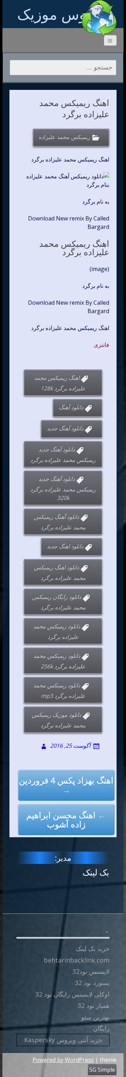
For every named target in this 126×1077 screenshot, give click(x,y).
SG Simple (102, 1069)
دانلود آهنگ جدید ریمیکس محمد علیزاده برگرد (63, 454)
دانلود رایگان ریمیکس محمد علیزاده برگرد (59, 602)
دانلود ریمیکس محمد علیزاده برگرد (56, 631)
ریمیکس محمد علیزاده (64, 137)
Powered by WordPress (63, 1060)
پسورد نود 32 (92, 982)
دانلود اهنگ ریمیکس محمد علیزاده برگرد (60, 572)
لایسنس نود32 (91, 971)
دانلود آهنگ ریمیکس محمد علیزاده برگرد (60, 522)
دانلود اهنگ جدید (65, 546)
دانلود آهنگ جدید (65, 428)
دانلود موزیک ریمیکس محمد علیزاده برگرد (59, 720)
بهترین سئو (95, 1017)
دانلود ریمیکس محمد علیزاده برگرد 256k (59, 661)
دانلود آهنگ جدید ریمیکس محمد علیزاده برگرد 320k (63, 488)
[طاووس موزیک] (99, 18)
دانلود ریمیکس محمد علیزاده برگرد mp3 (59, 690)
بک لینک (96, 872)
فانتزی (101, 345)
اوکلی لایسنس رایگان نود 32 (72, 994)
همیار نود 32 (94, 1005)
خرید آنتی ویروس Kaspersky (63, 1040)
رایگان (101, 1028)
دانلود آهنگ (71, 407)
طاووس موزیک (63, 14)
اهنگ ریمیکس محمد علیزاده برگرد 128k (60, 383)
